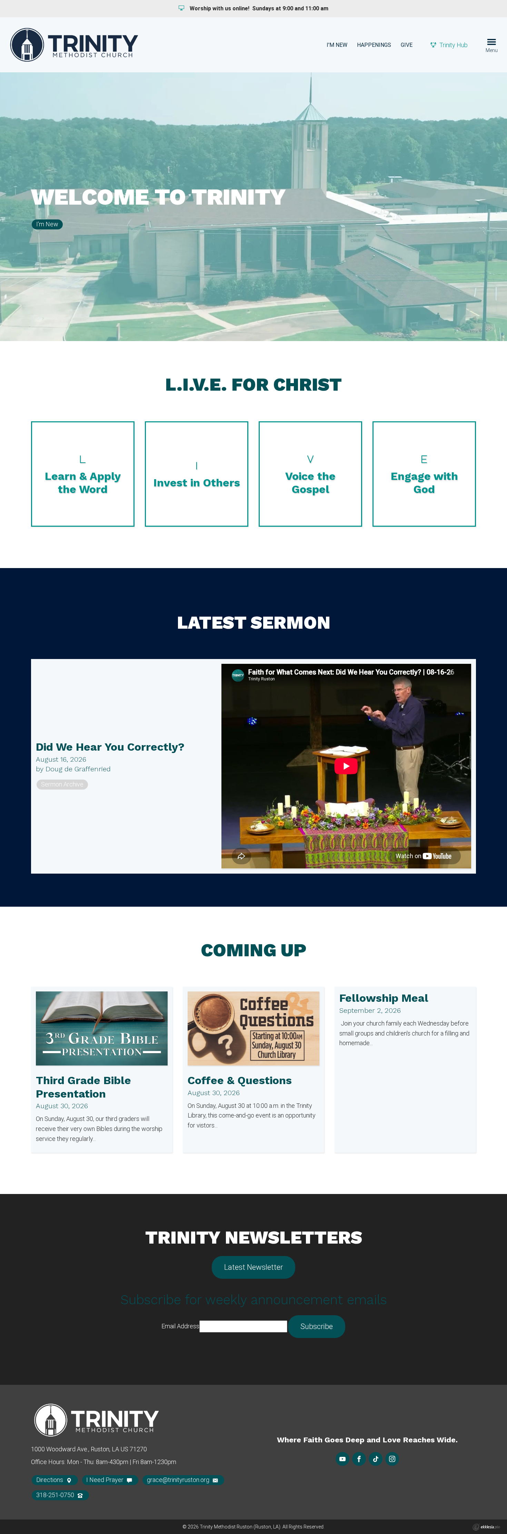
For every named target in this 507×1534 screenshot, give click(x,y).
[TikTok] (375, 1459)
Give (406, 45)
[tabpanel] (253, 206)
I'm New (337, 45)
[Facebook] (359, 1459)
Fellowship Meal (383, 998)
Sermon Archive (62, 784)
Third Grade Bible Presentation (83, 1087)
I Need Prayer (105, 1479)
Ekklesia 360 (486, 1527)
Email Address (180, 1326)
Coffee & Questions (240, 1080)
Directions (50, 1479)
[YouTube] (342, 1459)
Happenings (374, 45)
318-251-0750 (56, 1495)
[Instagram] (392, 1459)
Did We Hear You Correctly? (110, 746)
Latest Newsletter (253, 1267)
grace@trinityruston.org (179, 1479)
